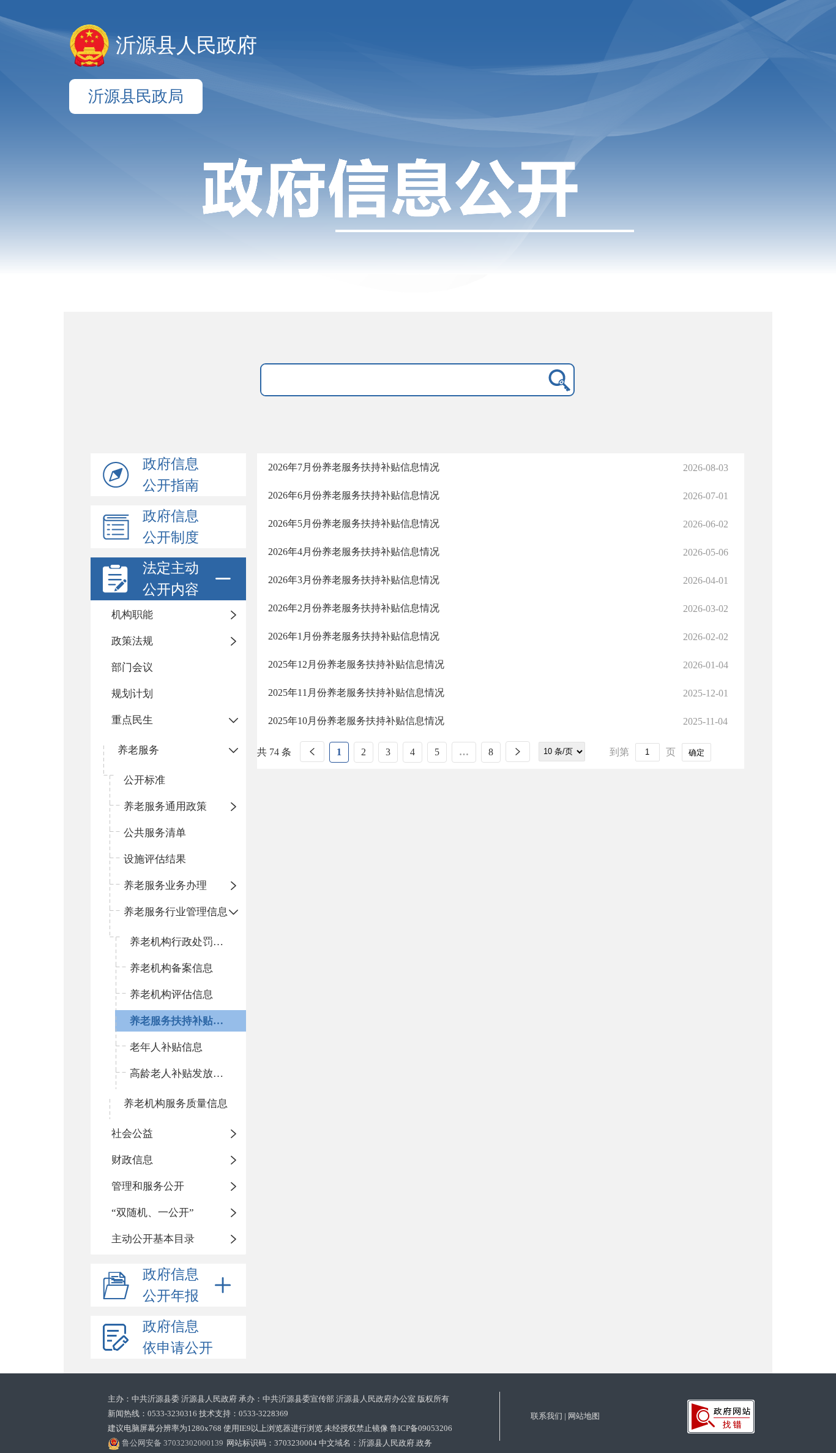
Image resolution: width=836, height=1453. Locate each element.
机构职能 (132, 615)
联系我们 (546, 1416)
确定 (696, 752)
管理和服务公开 (147, 1186)
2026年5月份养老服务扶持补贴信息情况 (353, 523)
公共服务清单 (155, 833)
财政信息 (132, 1160)
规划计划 (132, 694)
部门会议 (132, 667)
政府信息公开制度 (171, 526)
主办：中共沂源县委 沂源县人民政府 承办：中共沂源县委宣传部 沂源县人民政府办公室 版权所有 (278, 1398)
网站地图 (584, 1416)
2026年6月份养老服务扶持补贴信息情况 (353, 495)
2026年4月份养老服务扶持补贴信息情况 (353, 551)
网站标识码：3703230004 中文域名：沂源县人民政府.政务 (329, 1442)
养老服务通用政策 (165, 806)
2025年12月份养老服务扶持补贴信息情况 (356, 664)
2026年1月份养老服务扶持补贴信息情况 (353, 636)
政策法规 (132, 641)
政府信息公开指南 (171, 474)
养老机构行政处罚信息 (182, 942)
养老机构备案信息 (171, 968)
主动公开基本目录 (153, 1239)
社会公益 (132, 1133)
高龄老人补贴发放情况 (182, 1073)
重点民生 (132, 720)
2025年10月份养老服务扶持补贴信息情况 (356, 720)
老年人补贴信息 (166, 1047)
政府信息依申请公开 (178, 1337)
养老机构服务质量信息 (176, 1103)
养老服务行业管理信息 (176, 912)
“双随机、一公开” (152, 1212)
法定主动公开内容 (171, 578)
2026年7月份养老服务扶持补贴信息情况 (353, 467)
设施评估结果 (155, 859)
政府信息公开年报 (171, 1285)
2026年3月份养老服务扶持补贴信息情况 (353, 580)
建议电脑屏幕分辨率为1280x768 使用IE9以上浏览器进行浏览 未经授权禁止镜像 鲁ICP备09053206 (280, 1428)
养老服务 (138, 750)
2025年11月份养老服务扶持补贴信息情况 (356, 692)
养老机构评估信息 (171, 994)
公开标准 (144, 780)
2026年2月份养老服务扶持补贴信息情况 (353, 608)
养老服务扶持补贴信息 (182, 1021)
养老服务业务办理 (165, 885)
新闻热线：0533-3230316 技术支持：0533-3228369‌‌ (198, 1413)
